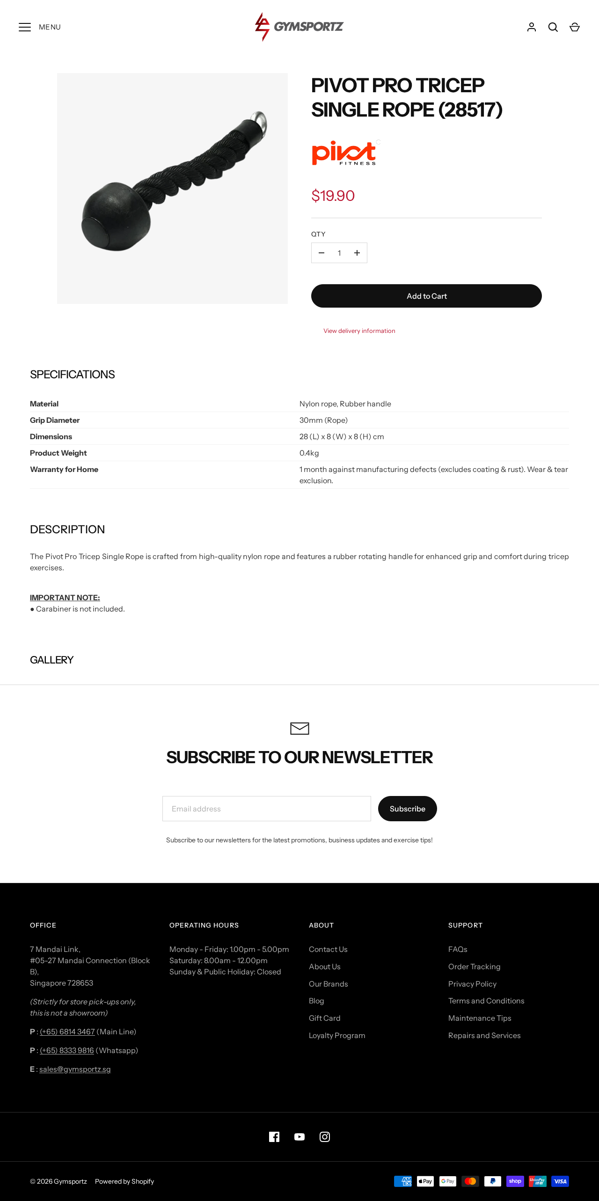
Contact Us (328, 949)
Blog (316, 1000)
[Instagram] (324, 1137)
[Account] (531, 27)
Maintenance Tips (479, 1018)
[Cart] (574, 27)
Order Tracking (474, 966)
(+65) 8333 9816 (67, 1050)
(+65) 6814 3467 (67, 1031)
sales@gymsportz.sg (75, 1069)
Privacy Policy (472, 983)
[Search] (553, 27)
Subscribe (407, 808)
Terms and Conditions (486, 1000)
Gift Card (325, 1018)
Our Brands (328, 983)
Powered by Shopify (124, 1181)
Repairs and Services (484, 1035)
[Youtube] (299, 1137)
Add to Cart (427, 296)
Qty (318, 234)
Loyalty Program (337, 1035)
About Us (325, 966)
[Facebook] (274, 1137)
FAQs (458, 949)
